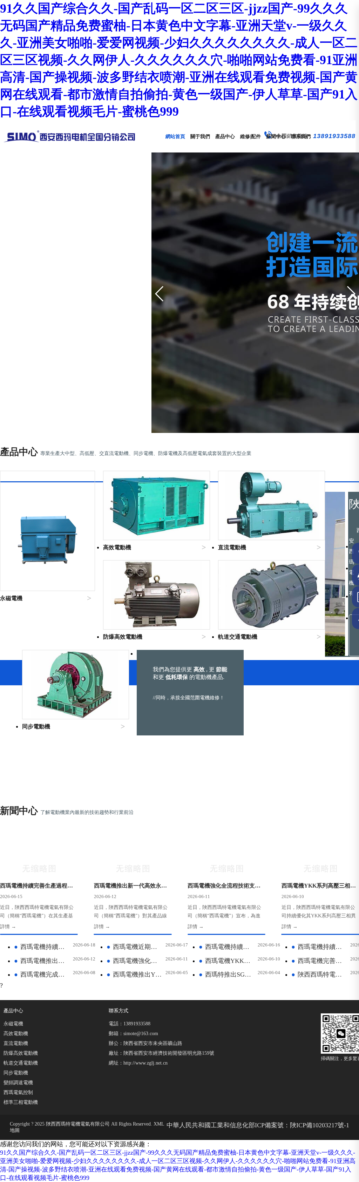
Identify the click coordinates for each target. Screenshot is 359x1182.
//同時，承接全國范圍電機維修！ (188, 697)
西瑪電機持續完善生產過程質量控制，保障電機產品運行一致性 (319, 946)
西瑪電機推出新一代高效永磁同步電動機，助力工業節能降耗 (42, 960)
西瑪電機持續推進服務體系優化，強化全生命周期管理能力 (42, 946)
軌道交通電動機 (21, 1063)
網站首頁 (175, 136)
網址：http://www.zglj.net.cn (138, 1063)
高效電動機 (16, 1033)
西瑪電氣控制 (18, 1092)
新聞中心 (276, 136)
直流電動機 (16, 1043)
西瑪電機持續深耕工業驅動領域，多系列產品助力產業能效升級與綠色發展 (227, 946)
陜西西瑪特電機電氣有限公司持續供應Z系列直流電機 (319, 974)
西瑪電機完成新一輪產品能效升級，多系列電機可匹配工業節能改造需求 (42, 974)
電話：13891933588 (129, 1023)
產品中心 (225, 136)
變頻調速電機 (18, 1082)
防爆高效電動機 (21, 1053)
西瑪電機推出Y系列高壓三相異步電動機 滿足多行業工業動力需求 (135, 974)
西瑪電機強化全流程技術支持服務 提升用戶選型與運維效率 (135, 960)
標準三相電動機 (21, 1102)
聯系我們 (301, 136)
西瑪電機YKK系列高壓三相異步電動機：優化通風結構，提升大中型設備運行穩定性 (227, 960)
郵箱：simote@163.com (133, 1033)
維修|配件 (250, 136)
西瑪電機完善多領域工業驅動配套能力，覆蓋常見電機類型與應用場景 (319, 960)
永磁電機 (13, 1023)
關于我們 (200, 136)
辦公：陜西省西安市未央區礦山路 (145, 1043)
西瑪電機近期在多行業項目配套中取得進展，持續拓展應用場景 (135, 946)
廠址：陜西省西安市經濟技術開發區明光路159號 (161, 1053)
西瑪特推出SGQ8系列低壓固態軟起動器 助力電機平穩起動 (227, 974)
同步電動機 (16, 1072)
